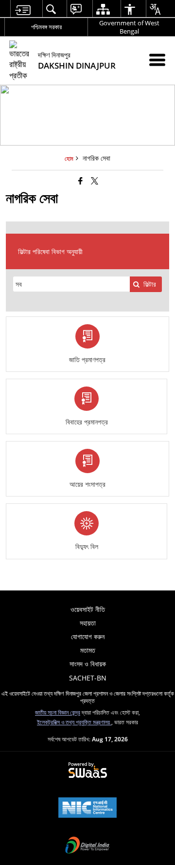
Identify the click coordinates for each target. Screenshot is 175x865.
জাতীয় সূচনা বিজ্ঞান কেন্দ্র (57, 712)
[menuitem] (22, 9)
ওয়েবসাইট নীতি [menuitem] (87, 609)
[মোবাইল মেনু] (157, 59)
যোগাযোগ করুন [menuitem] (88, 636)
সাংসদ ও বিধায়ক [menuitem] (88, 663)
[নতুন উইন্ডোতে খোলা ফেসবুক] (80, 180)
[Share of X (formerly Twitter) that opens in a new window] (94, 180)
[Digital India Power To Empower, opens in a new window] (87, 846)
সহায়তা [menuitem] (88, 622)
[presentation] (71, 284)
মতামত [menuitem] (87, 650)
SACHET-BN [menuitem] (87, 677)
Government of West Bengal (129, 27)
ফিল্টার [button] (149, 284)
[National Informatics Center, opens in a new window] (87, 808)
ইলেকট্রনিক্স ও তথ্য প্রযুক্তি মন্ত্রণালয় (74, 722)
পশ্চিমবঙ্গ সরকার (46, 26)
